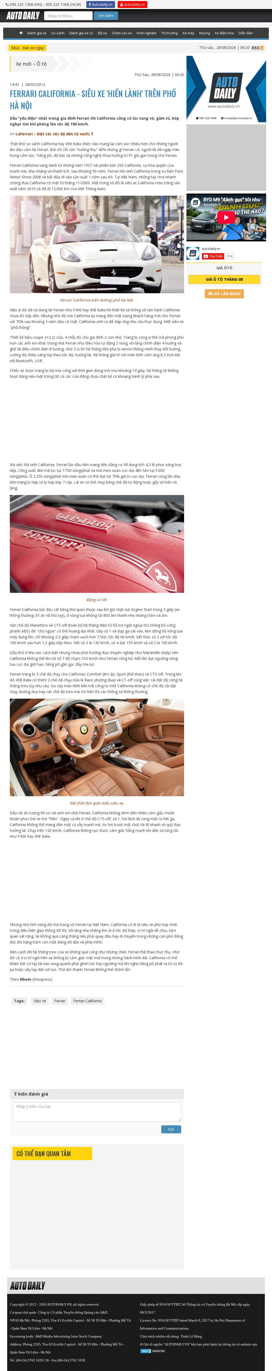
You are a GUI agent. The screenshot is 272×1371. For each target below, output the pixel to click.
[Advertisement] (97, 420)
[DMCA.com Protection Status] (153, 1350)
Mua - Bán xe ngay (27, 47)
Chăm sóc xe (122, 33)
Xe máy (188, 33)
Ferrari (59, 1000)
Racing (204, 33)
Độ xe (102, 33)
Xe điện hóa (224, 33)
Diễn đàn (246, 33)
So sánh (58, 33)
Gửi (171, 1129)
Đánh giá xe (36, 33)
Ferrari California (87, 1000)
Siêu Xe (40, 1000)
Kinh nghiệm (146, 33)
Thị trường (169, 33)
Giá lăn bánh (226, 293)
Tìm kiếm (106, 15)
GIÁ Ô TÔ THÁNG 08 (224, 279)
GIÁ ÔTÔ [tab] (224, 267)
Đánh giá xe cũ (81, 33)
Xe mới (23, 63)
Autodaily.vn (102, 4)
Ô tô (42, 63)
